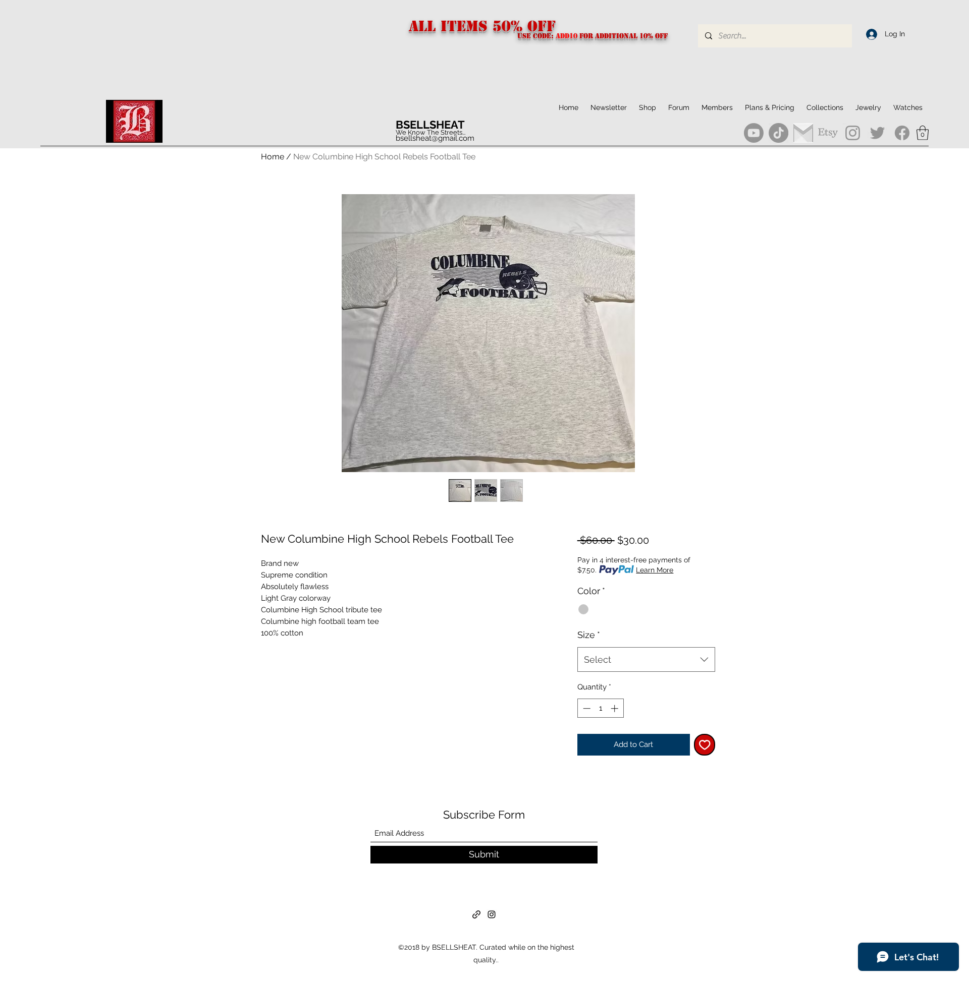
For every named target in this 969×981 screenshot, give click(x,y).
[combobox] (646, 659)
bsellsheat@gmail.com (435, 138)
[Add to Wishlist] (705, 745)
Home (272, 156)
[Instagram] (853, 133)
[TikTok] (778, 133)
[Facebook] (902, 133)
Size (588, 634)
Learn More (654, 570)
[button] (824, 107)
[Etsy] (828, 133)
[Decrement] (586, 708)
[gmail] (803, 133)
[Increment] (615, 708)
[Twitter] (877, 133)
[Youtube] (754, 133)
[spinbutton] (600, 708)
